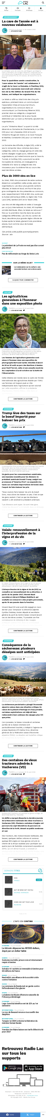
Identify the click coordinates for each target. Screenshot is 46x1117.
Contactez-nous (32, 1095)
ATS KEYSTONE (16, 31)
